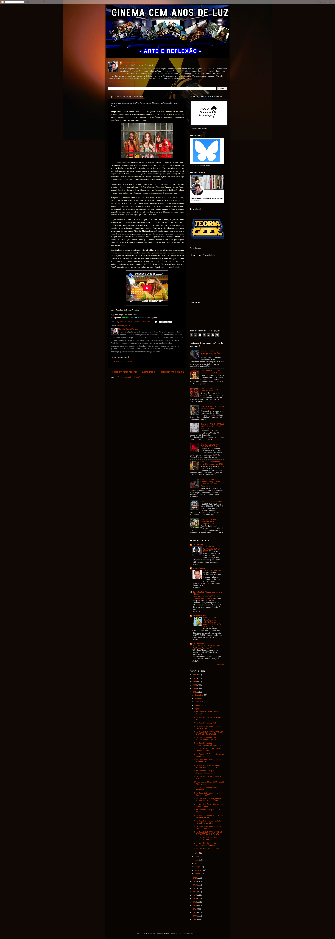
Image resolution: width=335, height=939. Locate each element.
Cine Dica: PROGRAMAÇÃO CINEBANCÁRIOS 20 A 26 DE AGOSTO (212, 426)
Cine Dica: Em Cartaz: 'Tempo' (207, 849)
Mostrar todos (220, 664)
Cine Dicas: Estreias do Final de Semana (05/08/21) (207, 827)
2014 (195, 899)
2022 (195, 689)
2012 (195, 906)
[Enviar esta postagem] (156, 322)
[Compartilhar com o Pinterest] (170, 322)
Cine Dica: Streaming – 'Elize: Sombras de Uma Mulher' (210, 353)
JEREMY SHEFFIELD (211, 570)
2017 (195, 888)
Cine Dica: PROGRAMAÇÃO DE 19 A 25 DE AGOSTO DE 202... (208, 766)
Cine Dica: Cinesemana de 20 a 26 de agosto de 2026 (211, 463)
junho (197, 856)
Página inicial (148, 371)
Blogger (197, 934)
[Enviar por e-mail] (160, 322)
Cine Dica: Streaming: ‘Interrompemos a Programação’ (208, 744)
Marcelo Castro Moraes (132, 63)
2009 (195, 916)
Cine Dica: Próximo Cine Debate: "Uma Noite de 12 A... (207, 822)
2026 (195, 675)
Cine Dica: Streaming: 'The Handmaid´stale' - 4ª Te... (205, 738)
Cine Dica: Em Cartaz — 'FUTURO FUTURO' (210, 445)
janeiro (198, 874)
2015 (195, 895)
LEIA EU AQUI (198, 545)
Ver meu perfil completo (118, 82)
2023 (195, 685)
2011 (195, 909)
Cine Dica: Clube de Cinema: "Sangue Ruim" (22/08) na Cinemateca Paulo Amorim (210, 483)
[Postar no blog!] (163, 322)
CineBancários (199, 644)
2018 (195, 885)
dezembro (199, 695)
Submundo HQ (199, 616)
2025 (195, 678)
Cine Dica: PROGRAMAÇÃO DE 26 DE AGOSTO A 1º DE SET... (208, 733)
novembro (199, 698)
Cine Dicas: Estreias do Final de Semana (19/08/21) (207, 761)
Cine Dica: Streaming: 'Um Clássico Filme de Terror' (209, 816)
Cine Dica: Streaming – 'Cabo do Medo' (210, 390)
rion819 (177, 934)
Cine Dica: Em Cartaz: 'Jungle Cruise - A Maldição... (206, 839)
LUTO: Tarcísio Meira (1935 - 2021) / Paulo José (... (209, 783)
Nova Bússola (198, 568)
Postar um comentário (123, 361)
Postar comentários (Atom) (129, 377)
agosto (198, 709)
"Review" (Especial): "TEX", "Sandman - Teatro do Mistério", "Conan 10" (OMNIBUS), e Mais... (212, 622)
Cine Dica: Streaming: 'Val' (205, 723)
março (197, 867)
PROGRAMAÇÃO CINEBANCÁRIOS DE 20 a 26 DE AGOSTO (206, 647)
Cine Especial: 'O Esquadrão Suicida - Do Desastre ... (209, 755)
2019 (195, 881)
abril (197, 863)
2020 (195, 878)
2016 (195, 892)
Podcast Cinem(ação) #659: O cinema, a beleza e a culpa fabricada (207, 597)
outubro (198, 702)
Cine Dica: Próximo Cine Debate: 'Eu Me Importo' (207, 750)
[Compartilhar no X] (165, 322)
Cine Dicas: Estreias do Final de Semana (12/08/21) (207, 794)
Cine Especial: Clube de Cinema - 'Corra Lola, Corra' (212, 372)
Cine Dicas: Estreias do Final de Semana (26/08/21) (207, 727)
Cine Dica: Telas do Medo (211, 501)
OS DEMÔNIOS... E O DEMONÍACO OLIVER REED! (211, 549)
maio (197, 860)
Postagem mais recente (124, 371)
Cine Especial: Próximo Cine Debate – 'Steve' (212, 407)
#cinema (120, 326)
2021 (195, 692)
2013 (195, 902)
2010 (195, 912)
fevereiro (199, 870)
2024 (195, 682)
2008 (195, 919)
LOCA (127, 326)
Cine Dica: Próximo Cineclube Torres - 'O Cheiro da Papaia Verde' (212, 521)
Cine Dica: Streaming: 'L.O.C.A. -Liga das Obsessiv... (207, 772)
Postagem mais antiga (171, 371)
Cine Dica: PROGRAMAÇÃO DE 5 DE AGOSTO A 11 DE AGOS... (208, 833)
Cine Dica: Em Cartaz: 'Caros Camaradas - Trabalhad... (206, 844)
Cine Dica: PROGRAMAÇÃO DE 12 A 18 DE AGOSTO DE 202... (208, 800)
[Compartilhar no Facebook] (168, 322)
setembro (199, 705)
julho (197, 853)
